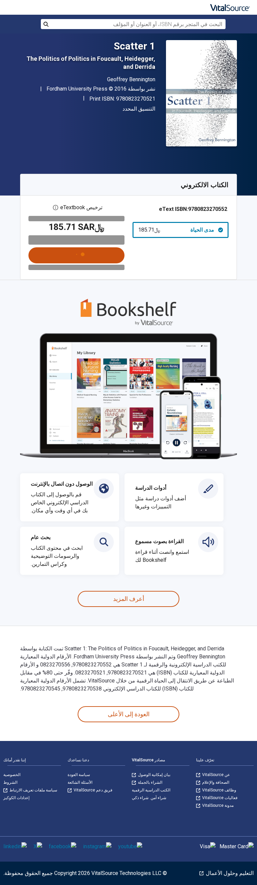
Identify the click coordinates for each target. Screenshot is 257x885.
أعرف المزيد (128, 598)
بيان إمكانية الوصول (153, 774)
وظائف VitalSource (218, 790)
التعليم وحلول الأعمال (229, 873)
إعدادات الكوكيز (16, 797)
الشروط (10, 782)
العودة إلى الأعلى (129, 714)
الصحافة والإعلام (215, 782)
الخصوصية (11, 774)
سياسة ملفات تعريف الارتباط (32, 790)
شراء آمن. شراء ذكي (149, 797)
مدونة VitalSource (217, 805)
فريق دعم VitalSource (92, 790)
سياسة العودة (79, 774)
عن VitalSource (215, 774)
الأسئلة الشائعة (80, 782)
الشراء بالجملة (149, 782)
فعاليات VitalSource (219, 797)
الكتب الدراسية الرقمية (151, 790)
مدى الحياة (176, 230)
